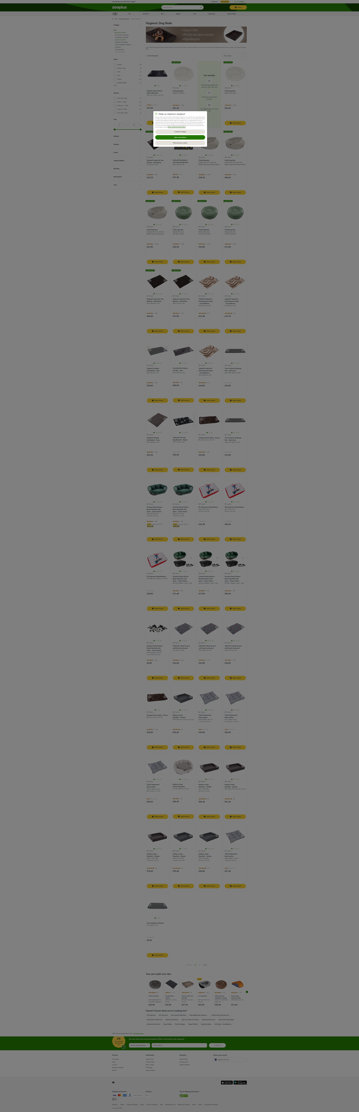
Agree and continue (180, 137)
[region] (180, 129)
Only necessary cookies (180, 143)
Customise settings (180, 132)
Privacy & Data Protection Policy (176, 127)
